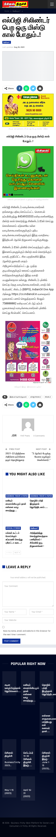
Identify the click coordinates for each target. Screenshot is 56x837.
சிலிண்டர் (48, 397)
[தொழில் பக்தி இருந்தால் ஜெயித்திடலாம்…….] (40, 490)
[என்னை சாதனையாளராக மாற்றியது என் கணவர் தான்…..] (48, 709)
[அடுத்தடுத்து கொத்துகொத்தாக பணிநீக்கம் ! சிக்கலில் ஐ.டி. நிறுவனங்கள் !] (40, 522)
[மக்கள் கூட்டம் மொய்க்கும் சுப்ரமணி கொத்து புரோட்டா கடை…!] (16, 522)
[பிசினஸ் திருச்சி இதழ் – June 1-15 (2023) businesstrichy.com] (48, 746)
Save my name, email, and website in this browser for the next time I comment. (27, 633)
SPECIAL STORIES (13, 528)
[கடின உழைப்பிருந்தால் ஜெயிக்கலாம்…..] (11, 679)
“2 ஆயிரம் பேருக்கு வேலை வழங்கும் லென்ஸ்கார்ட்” (41, 456)
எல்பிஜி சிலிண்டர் (35, 397)
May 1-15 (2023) (9, 791)
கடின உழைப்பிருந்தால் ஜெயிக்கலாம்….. (13, 688)
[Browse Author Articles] (28, 424)
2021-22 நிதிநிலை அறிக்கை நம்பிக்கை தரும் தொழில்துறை (15, 456)
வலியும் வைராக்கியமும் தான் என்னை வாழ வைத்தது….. (31, 692)
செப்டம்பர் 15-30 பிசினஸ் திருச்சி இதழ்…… (28, 759)
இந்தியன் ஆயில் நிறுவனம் (18, 397)
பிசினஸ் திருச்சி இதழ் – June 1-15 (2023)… (46, 760)
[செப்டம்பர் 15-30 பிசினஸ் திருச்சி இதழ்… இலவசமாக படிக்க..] (30, 746)
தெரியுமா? (6, 42)
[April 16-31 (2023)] (30, 784)
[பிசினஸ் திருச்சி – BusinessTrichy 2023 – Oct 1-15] (11, 746)
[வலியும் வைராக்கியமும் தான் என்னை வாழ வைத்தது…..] (16, 490)
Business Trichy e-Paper (17, 496)
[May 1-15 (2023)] (11, 784)
